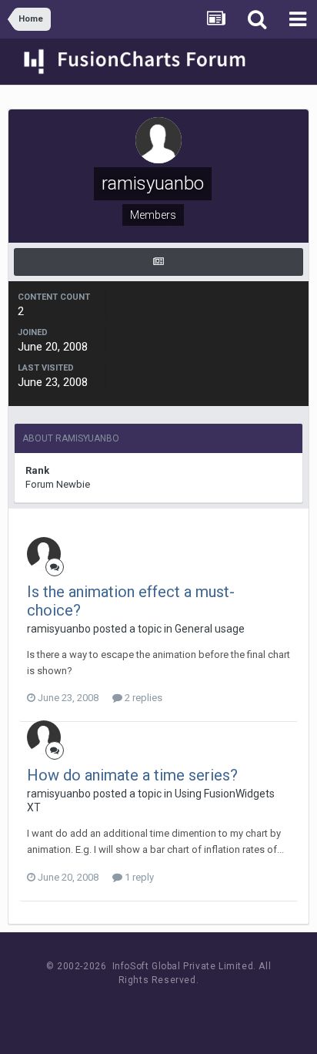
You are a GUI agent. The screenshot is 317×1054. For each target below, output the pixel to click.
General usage (210, 629)
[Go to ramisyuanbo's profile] (44, 554)
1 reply (138, 877)
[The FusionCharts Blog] (108, 1009)
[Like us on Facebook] (142, 1009)
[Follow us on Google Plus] (212, 1009)
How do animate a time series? (132, 775)
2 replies (142, 697)
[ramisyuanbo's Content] (158, 262)
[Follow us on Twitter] (177, 1009)
